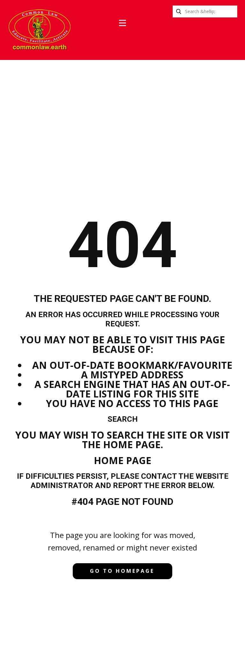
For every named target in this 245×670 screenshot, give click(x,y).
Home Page (122, 460)
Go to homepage (122, 570)
